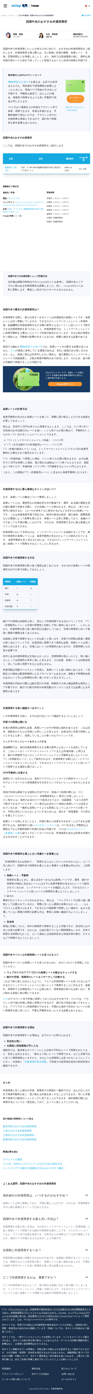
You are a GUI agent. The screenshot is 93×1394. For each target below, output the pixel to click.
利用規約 (6, 1368)
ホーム (4, 15)
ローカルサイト (69, 1379)
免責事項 (87, 15)
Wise (13, 350)
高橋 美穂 (18, 34)
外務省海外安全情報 (35, 1061)
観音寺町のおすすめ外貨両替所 (20, 1126)
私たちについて (69, 1368)
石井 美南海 (52, 34)
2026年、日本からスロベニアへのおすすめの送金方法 (32, 1163)
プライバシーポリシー (13, 1373)
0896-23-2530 (14, 198)
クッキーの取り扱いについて (16, 1379)
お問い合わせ (67, 1373)
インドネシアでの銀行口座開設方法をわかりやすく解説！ (34, 1168)
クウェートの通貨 (12, 1159)
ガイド (12, 15)
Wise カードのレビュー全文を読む (75, 108)
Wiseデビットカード (19, 81)
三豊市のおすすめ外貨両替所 (18, 1135)
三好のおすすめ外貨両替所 (17, 1130)
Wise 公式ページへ (75, 98)
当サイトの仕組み (40, 1373)
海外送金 (36, 1368)
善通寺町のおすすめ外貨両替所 (20, 1139)
